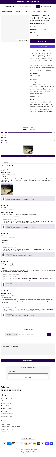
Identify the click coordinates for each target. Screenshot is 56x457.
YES (37, 229)
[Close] (46, 220)
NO (38, 234)
